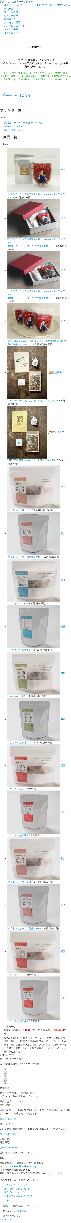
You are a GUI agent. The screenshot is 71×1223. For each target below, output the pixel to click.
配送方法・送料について (17, 1188)
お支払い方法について (15, 1185)
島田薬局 (21, 1211)
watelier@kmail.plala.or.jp (23, 1166)
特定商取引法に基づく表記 (18, 1195)
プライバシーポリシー (15, 1192)
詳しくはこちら (8, 1118)
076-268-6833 (9, 1147)
